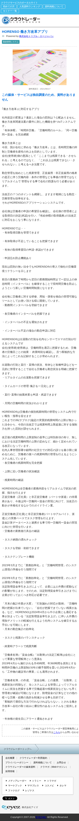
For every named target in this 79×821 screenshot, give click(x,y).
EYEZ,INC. (41, 817)
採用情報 (10, 771)
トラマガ (51, 780)
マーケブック (15, 785)
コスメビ (49, 785)
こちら (56, 732)
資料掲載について (54, 6)
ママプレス (33, 785)
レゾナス (29, 790)
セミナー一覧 (10, 11)
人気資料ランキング (29, 6)
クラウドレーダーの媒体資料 (20, 767)
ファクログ (14, 790)
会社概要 (10, 758)
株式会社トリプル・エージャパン (36, 36)
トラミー (36, 780)
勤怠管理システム (10, 42)
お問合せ (61, 762)
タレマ (62, 785)
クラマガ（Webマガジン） (54, 767)
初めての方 (9, 6)
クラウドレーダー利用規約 (33, 758)
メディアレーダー (17, 780)
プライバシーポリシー (16, 762)
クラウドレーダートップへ (17, 749)
